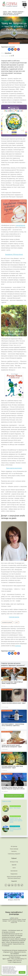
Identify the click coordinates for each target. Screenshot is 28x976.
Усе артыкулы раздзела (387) (14, 795)
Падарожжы (14, 874)
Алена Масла (8, 53)
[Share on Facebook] (9, 49)
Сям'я (14, 867)
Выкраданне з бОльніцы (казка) (14, 254)
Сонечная (11, 617)
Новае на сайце (6, 801)
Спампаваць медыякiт (14, 853)
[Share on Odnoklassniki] (15, 49)
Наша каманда (14, 849)
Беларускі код (14, 861)
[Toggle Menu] (24, 4)
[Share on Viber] (18, 49)
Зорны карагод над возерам (14, 468)
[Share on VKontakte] (12, 49)
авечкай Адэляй (20, 225)
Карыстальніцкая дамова (14, 876)
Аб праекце (14, 846)
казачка (16, 617)
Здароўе (14, 864)
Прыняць (22, 972)
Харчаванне (14, 871)
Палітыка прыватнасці (14, 878)
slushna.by (18, 645)
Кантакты (14, 851)
